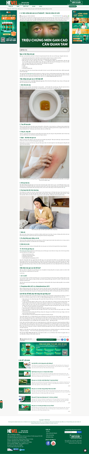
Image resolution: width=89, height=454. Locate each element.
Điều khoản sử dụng (49, 437)
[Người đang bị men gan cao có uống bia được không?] (25, 373)
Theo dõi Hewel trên (57, 15)
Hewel (18, 6)
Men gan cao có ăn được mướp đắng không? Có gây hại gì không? (45, 380)
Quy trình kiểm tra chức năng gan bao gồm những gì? (42, 363)
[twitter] (65, 339)
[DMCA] (16, 449)
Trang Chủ (9, 8)
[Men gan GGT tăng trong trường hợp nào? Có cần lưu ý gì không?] (25, 398)
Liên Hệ (40, 6)
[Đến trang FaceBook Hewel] (48, 443)
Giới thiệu (48, 431)
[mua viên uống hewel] (73, 6)
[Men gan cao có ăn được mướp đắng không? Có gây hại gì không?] (25, 382)
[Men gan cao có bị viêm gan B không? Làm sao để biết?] (25, 407)
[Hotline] (76, 436)
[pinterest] (67, 339)
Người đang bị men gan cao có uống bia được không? (42, 371)
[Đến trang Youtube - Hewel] (53, 443)
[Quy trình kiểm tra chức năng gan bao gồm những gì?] (25, 365)
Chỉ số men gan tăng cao (25, 250)
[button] (85, 450)
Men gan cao (20, 8)
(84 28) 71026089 (15, 443)
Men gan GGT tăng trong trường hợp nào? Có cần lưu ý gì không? (45, 397)
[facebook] (62, 339)
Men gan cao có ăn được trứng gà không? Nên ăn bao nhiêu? (44, 388)
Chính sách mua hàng (50, 435)
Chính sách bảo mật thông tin (51, 433)
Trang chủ (10, 6)
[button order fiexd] (1, 404)
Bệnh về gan (25, 6)
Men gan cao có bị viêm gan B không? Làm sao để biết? (43, 405)
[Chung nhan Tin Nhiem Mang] (10, 449)
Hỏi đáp (33, 6)
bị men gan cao (30, 73)
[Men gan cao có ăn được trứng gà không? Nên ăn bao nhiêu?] (25, 390)
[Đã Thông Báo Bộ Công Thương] (22, 450)
